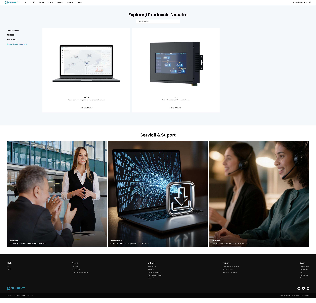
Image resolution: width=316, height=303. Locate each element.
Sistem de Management (17, 44)
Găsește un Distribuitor (230, 272)
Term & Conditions (284, 295)
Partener (70, 2)
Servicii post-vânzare (155, 275)
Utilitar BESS (12, 39)
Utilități (32, 2)
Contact (151, 278)
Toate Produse (13, 30)
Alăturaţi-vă (304, 275)
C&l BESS (10, 35)
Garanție (151, 269)
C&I (25, 2)
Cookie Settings (305, 295)
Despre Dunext (304, 266)
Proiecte (50, 2)
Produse (41, 2)
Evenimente (304, 269)
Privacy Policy (295, 295)
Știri (301, 272)
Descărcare (152, 266)
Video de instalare (154, 272)
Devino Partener (228, 269)
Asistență (60, 2)
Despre (79, 2)
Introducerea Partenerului (231, 266)
